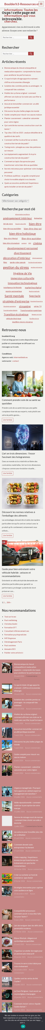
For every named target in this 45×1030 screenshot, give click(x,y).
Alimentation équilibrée (22, 214)
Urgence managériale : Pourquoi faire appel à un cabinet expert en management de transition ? (27, 791)
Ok (23, 1026)
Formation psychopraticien (15, 634)
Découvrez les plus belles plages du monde (21, 111)
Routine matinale (34, 291)
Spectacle (34, 295)
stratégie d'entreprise (16, 301)
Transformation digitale (10, 310)
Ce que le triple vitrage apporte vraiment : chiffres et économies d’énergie (27, 688)
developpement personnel (22, 248)
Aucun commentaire (33, 694)
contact (15, 361)
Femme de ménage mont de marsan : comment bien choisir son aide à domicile (28, 820)
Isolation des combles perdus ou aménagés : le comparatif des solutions (27, 702)
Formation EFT (10, 627)
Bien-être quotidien (31, 238)
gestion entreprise (36, 267)
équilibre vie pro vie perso (22, 322)
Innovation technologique (22, 283)
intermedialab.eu (21, 357)
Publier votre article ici (13, 652)
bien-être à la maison (11, 243)
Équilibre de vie (34, 318)
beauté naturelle (20, 224)
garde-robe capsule (17, 262)
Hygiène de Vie (22, 273)
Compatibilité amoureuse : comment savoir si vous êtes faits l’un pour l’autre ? (27, 914)
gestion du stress (16, 267)
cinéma (37, 243)
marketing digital (33, 287)
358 (8, 602)
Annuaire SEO (10, 649)
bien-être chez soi (33, 228)
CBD (29, 243)
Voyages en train (37, 314)
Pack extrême (10, 645)
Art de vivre (8, 224)
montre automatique (14, 291)
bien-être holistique (22, 233)
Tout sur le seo (10, 616)
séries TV (38, 306)
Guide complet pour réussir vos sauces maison (23, 114)
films (5, 262)
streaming (25, 306)
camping (24, 243)
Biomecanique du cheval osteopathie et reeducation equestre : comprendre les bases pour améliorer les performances (22, 71)
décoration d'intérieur (16, 258)
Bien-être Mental (11, 238)
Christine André (10, 624)
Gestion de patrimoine (35, 262)
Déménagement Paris (13, 642)
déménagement (37, 258)
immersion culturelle (22, 278)
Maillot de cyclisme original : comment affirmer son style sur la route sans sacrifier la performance (22, 96)
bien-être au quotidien (12, 228)
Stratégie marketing (9, 306)
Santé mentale (14, 296)
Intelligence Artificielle (12, 287)
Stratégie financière (36, 301)
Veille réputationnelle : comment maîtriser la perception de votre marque (27, 805)
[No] (42, 1021)
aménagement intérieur (17, 218)
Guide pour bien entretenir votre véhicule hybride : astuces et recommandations (18, 572)
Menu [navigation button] (41, 4)
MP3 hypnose (10, 638)
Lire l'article (7, 420)
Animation (38, 218)
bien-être (35, 224)
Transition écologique (16, 314)
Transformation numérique (31, 310)
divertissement (22, 253)
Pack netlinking (10, 620)
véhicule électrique (13, 318)
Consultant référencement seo (16, 631)
